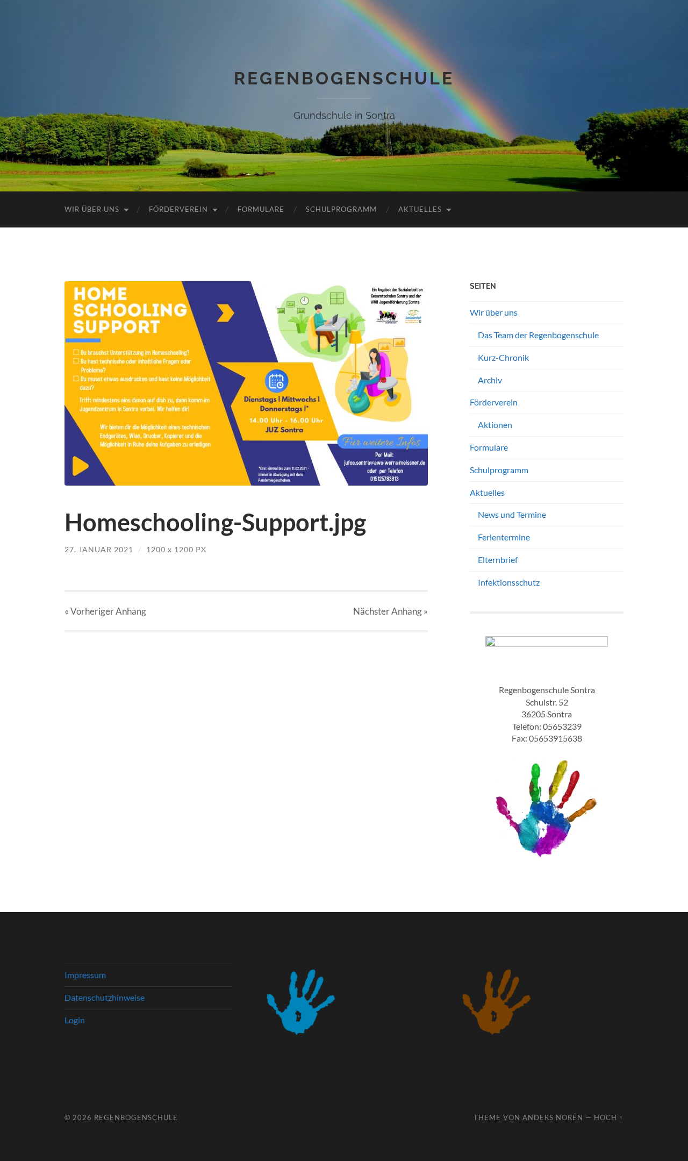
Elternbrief (498, 559)
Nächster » (390, 611)
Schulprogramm (341, 209)
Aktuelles (420, 209)
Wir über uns (91, 209)
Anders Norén (552, 1117)
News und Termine (512, 514)
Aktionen (495, 424)
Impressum (85, 975)
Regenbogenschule (344, 78)
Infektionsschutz (509, 582)
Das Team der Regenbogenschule (538, 335)
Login (74, 1020)
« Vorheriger (105, 611)
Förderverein (178, 209)
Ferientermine (504, 537)
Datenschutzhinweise (104, 997)
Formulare (261, 209)
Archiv (490, 380)
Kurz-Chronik (503, 357)
